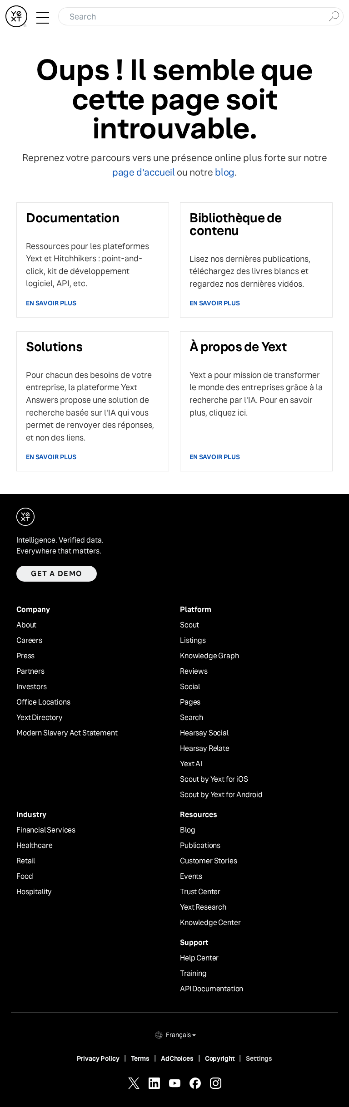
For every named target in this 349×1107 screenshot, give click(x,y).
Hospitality (34, 891)
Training (193, 973)
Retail (25, 861)
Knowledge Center (210, 922)
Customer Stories (208, 861)
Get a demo (56, 573)
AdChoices (177, 1058)
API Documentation (211, 989)
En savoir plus (51, 303)
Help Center (199, 958)
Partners (30, 671)
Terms (140, 1058)
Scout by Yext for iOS (214, 779)
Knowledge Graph (209, 656)
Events (191, 876)
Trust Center (200, 891)
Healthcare (34, 845)
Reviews (194, 671)
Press (25, 656)
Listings (193, 640)
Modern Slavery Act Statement (67, 733)
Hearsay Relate (204, 748)
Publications (200, 845)
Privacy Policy (98, 1058)
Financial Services (45, 830)
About (26, 625)
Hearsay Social (204, 733)
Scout (189, 625)
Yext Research (203, 907)
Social (190, 686)
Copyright (220, 1058)
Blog (187, 830)
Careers (29, 640)
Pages (190, 702)
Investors (31, 686)
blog (224, 172)
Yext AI (191, 764)
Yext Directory (39, 717)
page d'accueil (143, 172)
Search (191, 717)
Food (24, 876)
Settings (259, 1058)
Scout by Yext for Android (221, 794)
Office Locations (43, 702)
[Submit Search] (334, 15)
